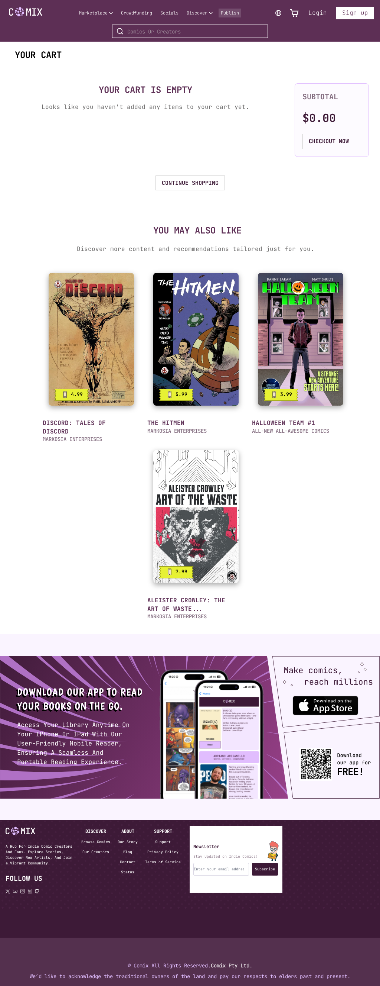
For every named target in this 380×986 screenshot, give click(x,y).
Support (163, 842)
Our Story (128, 842)
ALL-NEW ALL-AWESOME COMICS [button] (290, 431)
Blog (127, 852)
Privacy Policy (162, 852)
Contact (127, 862)
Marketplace (93, 13)
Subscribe (265, 869)
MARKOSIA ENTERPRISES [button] (72, 439)
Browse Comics (95, 842)
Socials (169, 13)
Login (317, 13)
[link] (91, 339)
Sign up (355, 13)
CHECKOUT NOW (329, 141)
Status (127, 872)
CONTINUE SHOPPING (190, 183)
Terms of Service (163, 862)
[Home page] (25, 18)
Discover (197, 13)
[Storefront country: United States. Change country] (278, 13)
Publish (230, 13)
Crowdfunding (136, 13)
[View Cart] (294, 13)
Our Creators (95, 852)
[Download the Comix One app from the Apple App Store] (318, 702)
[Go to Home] (25, 12)
